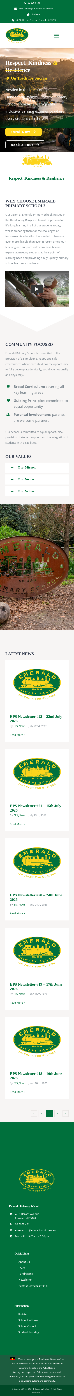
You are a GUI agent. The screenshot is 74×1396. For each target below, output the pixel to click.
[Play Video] (37, 289)
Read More (16, 735)
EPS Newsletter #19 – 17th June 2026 (32, 952)
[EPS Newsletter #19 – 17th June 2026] (37, 952)
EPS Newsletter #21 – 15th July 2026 (32, 774)
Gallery (42, 684)
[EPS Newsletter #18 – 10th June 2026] (37, 1041)
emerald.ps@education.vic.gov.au (35, 1230)
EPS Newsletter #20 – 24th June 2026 (32, 863)
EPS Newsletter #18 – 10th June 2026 (32, 1041)
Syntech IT (47, 1389)
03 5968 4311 (23, 1224)
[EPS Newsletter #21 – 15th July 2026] (37, 773)
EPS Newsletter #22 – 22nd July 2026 (32, 684)
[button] (37, 468)
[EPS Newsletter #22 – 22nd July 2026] (37, 684)
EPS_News (19, 726)
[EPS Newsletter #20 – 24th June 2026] (37, 862)
